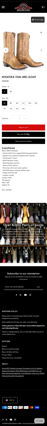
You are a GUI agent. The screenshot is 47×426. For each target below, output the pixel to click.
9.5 (23, 103)
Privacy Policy (7, 355)
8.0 (5, 103)
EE (11, 91)
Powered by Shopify (29, 423)
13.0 (23, 109)
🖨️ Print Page (38, 20)
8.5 (11, 103)
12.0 (17, 109)
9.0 (17, 103)
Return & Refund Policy (10, 352)
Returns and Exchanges (10, 349)
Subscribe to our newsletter (12, 358)
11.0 (4, 109)
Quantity (5, 118)
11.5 (11, 109)
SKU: (3, 190)
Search (4, 346)
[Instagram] (30, 295)
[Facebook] (16, 295)
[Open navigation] (7, 7)
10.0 (29, 103)
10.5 (36, 103)
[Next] (41, 50)
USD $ (11, 400)
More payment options (23, 141)
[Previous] (6, 50)
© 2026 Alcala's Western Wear (12, 423)
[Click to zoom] (41, 32)
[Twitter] (20, 295)
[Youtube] (25, 295)
